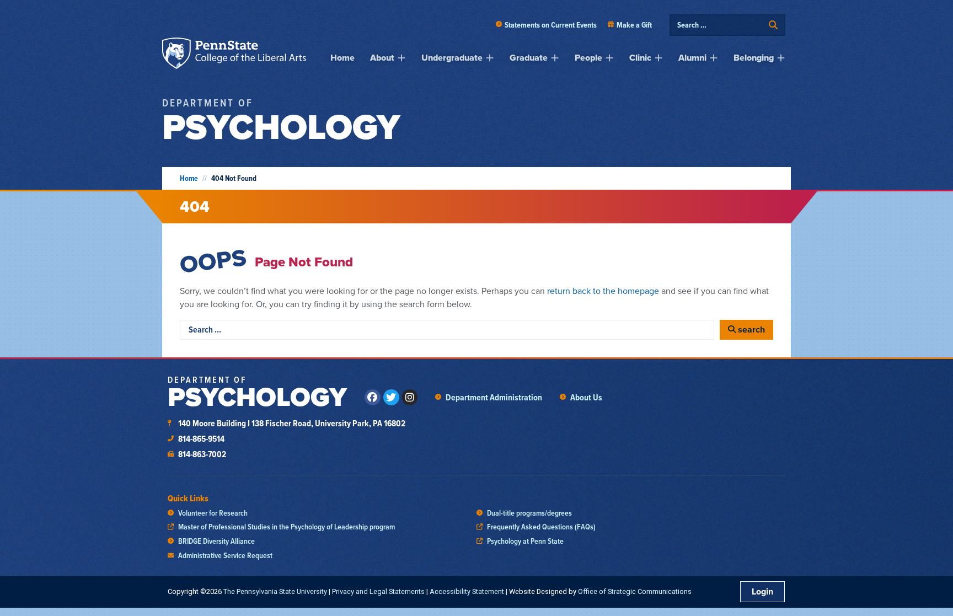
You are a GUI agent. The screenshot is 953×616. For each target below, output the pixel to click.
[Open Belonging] (781, 58)
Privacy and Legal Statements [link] (378, 591)
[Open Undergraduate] (489, 58)
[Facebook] (373, 397)
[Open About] (401, 58)
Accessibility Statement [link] (467, 591)
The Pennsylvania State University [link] (275, 591)
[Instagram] (410, 397)
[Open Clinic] (658, 58)
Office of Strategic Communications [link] (635, 591)
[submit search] (773, 25)
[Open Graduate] (554, 58)
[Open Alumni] (713, 58)
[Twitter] (391, 397)
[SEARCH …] (720, 25)
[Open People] (609, 58)
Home (189, 178)
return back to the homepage (603, 291)
